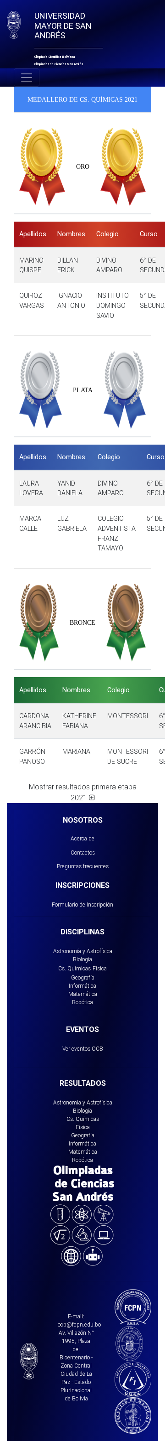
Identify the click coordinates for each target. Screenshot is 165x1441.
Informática (82, 985)
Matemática (82, 993)
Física (100, 968)
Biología (82, 959)
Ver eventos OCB (82, 1048)
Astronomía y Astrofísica (82, 951)
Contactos (83, 852)
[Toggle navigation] (26, 77)
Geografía (82, 977)
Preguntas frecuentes (83, 866)
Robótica (82, 1002)
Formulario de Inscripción (82, 904)
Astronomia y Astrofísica (82, 1102)
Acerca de (82, 838)
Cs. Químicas (74, 968)
